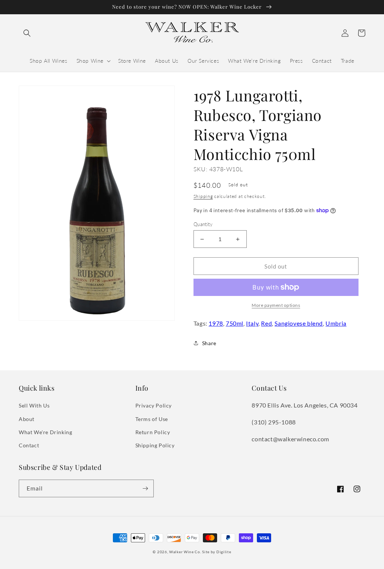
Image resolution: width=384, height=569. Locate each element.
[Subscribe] (145, 488)
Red (266, 323)
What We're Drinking (45, 432)
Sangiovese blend (298, 323)
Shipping (203, 196)
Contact (29, 445)
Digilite (223, 551)
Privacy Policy (153, 405)
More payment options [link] (276, 305)
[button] (27, 33)
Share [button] (209, 343)
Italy (252, 323)
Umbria (336, 323)
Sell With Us (34, 405)
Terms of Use (151, 419)
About (26, 419)
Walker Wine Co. (185, 551)
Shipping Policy (155, 445)
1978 (215, 323)
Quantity (203, 224)
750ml (234, 323)
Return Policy (152, 432)
